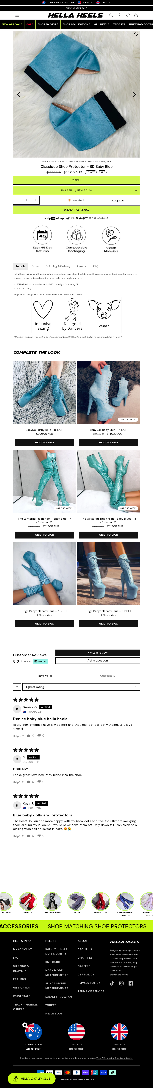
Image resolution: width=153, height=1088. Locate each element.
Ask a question (98, 660)
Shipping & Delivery (58, 266)
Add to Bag (44, 442)
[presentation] (76, 94)
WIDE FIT (119, 24)
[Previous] (19, 94)
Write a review (97, 653)
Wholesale (21, 996)
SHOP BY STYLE (48, 24)
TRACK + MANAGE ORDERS (25, 1007)
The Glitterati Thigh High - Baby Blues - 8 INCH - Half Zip (108, 520)
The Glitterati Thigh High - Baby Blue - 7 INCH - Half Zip (44, 520)
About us (85, 949)
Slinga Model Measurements (56, 986)
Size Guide (53, 962)
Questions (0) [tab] (108, 675)
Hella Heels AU (86, 1079)
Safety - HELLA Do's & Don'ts (56, 951)
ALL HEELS (101, 24)
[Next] (134, 94)
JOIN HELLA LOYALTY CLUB (76, 8)
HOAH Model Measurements (56, 973)
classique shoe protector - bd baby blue (89, 161)
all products (57, 161)
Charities (85, 957)
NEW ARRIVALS (12, 24)
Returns (81, 266)
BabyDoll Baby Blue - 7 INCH (108, 430)
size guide (118, 200)
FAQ (95, 266)
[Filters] (17, 687)
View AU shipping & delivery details (114, 1058)
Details (20, 266)
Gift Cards (21, 987)
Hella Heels (115, 954)
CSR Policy (86, 974)
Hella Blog (54, 1013)
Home (45, 161)
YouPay (50, 1005)
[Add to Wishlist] (136, 34)
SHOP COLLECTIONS (76, 24)
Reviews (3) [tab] (45, 675)
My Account (22, 949)
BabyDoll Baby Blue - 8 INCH (44, 430)
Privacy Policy (89, 983)
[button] (17, 15)
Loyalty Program (58, 996)
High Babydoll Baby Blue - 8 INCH (109, 611)
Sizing (35, 266)
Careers (84, 966)
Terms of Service (91, 991)
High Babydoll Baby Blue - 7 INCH (44, 611)
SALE (30, 24)
